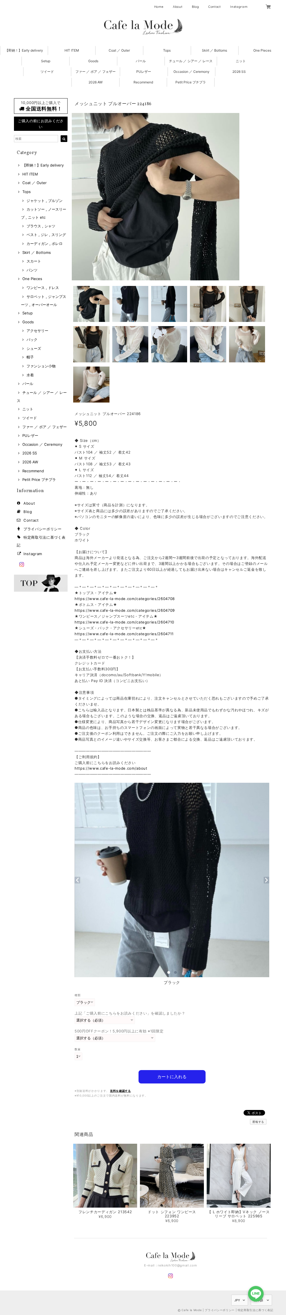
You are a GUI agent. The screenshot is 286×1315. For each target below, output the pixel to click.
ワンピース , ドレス (43, 287)
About (177, 7)
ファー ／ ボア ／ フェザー (95, 71)
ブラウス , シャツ (41, 226)
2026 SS (239, 71)
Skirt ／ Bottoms (214, 50)
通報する (258, 1121)
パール (141, 61)
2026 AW (96, 82)
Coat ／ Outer (119, 50)
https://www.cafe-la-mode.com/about (111, 768)
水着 (30, 375)
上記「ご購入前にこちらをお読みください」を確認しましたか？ (130, 1013)
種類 (77, 995)
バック (32, 339)
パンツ (32, 270)
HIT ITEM (72, 50)
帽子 (30, 357)
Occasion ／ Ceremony (191, 71)
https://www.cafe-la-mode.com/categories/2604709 (125, 610)
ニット (241, 61)
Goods (93, 61)
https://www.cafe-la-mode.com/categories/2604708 (125, 598)
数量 (77, 1049)
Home (159, 7)
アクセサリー (37, 330)
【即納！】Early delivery (24, 50)
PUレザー (143, 71)
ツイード (47, 71)
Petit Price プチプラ (190, 82)
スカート (34, 261)
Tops (167, 50)
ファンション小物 (41, 366)
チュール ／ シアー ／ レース (191, 61)
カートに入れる (172, 1076)
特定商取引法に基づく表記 (255, 1310)
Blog (195, 7)
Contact (214, 7)
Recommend (143, 82)
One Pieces (262, 50)
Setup (45, 61)
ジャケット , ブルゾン (45, 200)
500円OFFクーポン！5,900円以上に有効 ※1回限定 (119, 1031)
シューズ (34, 348)
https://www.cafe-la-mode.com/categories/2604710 (124, 622)
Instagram (238, 7)
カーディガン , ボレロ (45, 243)
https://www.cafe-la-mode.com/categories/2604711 (124, 634)
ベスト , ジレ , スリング (46, 234)
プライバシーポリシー (42, 529)
